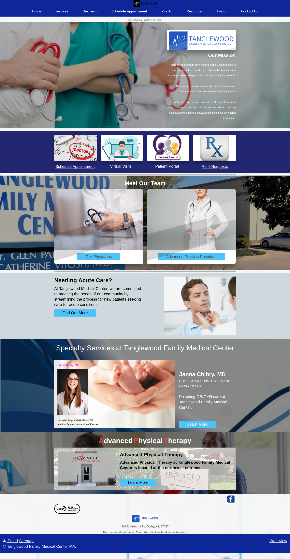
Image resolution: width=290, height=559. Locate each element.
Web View (278, 541)
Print (12, 541)
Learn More (197, 424)
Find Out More (75, 313)
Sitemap (26, 541)
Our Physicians (98, 256)
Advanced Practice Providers (191, 256)
